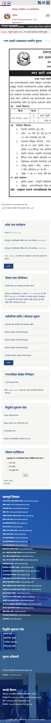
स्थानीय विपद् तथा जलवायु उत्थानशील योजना (19, 286)
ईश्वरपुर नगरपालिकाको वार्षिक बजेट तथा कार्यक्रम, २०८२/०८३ (25, 240)
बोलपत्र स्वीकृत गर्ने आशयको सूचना (16, 332)
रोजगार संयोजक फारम (11, 415)
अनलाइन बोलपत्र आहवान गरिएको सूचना (18, 355)
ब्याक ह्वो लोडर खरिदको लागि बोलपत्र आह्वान (19, 324)
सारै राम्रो (12, 463)
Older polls (8, 480)
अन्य (8, 266)
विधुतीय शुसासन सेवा (15, 32)
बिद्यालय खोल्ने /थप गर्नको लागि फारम (16, 423)
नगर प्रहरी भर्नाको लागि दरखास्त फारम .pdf (19, 208)
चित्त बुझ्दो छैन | (14, 470)
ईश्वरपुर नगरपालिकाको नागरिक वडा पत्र (17, 439)
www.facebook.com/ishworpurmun (26, 697)
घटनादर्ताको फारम (9, 431)
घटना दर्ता (8, 633)
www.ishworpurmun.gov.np (20, 704)
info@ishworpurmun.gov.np (20, 670)
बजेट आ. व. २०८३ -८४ (13, 233)
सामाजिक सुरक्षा (10, 638)
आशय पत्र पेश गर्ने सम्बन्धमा (11, 26)
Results (7, 483)
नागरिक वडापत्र (10, 642)
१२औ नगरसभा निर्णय (12, 382)
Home (3, 32)
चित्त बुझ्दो (12, 466)
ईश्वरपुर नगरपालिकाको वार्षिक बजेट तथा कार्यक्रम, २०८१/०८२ (25, 248)
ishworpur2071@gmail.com (18, 701)
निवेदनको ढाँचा (10, 646)
